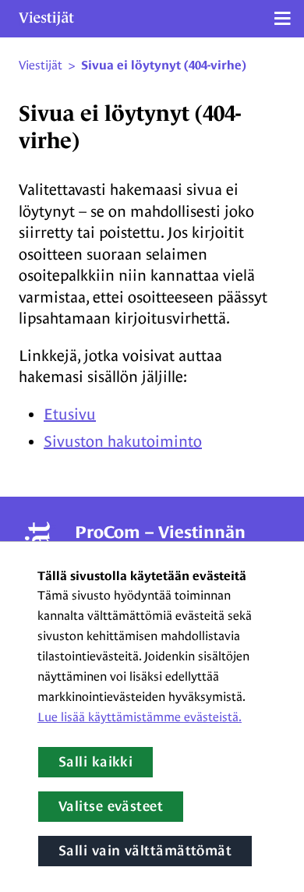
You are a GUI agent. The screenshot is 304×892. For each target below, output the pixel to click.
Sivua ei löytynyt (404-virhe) (163, 65)
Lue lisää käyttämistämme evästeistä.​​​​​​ (139, 717)
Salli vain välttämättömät (145, 850)
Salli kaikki (95, 762)
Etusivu (70, 414)
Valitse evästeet (110, 806)
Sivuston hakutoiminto (123, 441)
